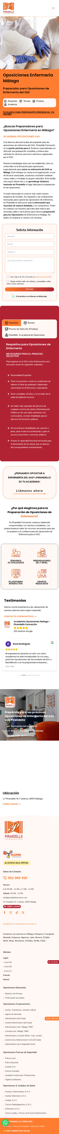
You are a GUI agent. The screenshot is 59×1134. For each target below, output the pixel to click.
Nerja (11, 941)
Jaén (32, 937)
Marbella (7, 937)
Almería (38, 937)
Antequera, (39, 934)
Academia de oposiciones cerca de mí (19, 924)
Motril (5, 941)
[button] (5, 1122)
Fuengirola (49, 934)
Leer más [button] (9, 666)
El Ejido (46, 937)
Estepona (16, 937)
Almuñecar (19, 941)
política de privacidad (43, 277)
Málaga (30, 934)
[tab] (11, 323)
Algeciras (25, 937)
